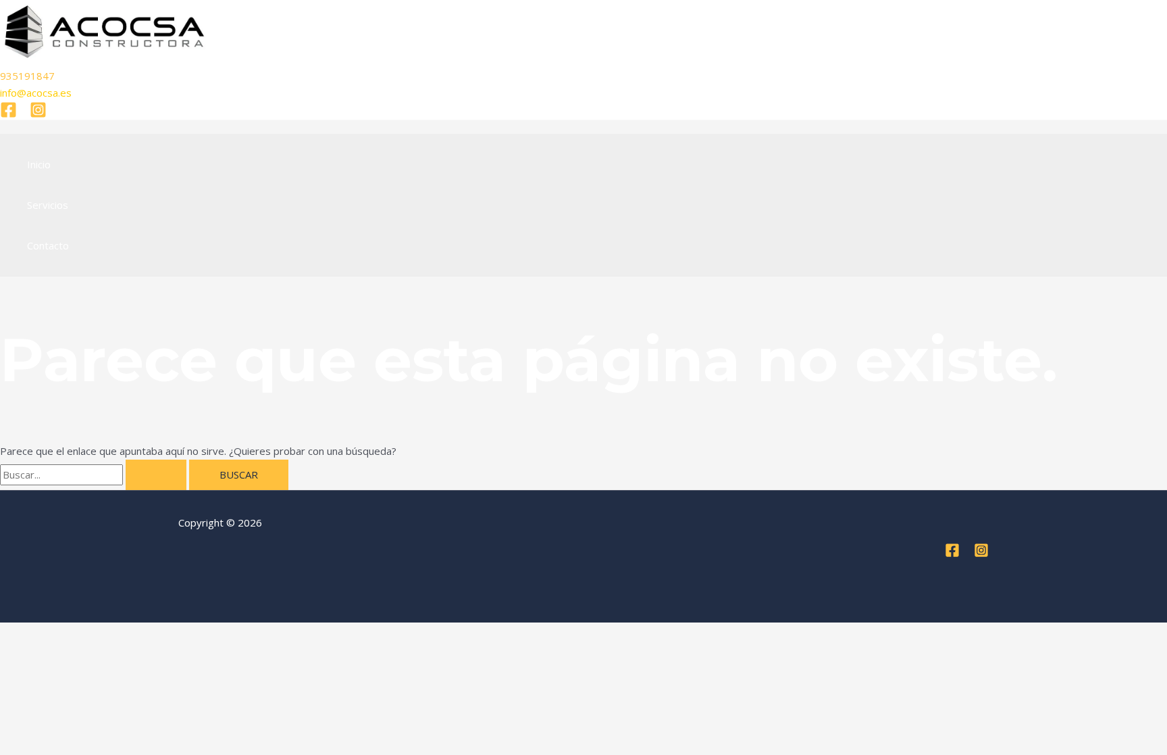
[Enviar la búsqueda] (156, 475)
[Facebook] (8, 114)
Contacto (48, 245)
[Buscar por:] (94, 474)
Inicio (39, 164)
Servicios (47, 205)
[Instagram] (38, 114)
